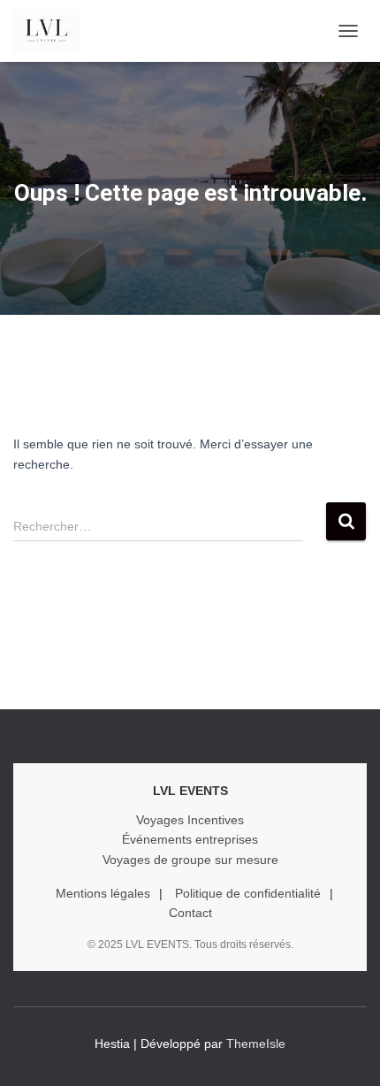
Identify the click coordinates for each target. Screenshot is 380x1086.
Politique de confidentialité (248, 893)
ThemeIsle (255, 1043)
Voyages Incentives (190, 820)
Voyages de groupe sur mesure (190, 860)
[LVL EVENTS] (53, 31)
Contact (190, 913)
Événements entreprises (190, 839)
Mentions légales (103, 893)
